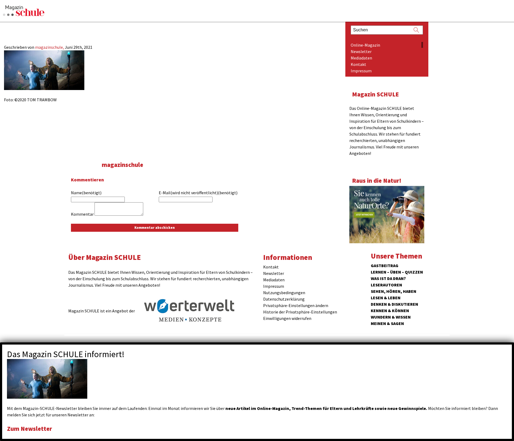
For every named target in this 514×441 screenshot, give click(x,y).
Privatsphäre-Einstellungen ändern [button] (295, 305)
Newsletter (361, 51)
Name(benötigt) (86, 192)
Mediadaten (361, 58)
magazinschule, (50, 47)
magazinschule (122, 165)
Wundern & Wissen (391, 317)
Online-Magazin (365, 45)
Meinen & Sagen (387, 323)
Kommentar (82, 214)
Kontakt (358, 64)
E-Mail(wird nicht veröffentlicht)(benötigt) (198, 192)
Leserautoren (386, 284)
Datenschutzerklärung (284, 299)
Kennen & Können (390, 310)
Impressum (361, 70)
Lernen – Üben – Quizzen (397, 272)
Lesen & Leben (385, 297)
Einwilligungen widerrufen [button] (287, 318)
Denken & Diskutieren (394, 304)
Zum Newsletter (29, 428)
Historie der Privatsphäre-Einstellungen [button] (300, 312)
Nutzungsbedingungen (284, 292)
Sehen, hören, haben (393, 291)
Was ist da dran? (388, 278)
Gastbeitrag (384, 265)
